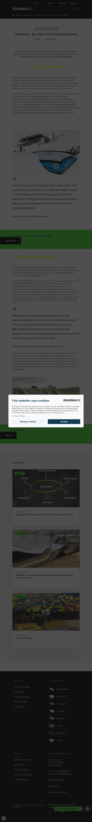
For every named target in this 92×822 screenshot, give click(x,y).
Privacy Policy (19, 416)
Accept (64, 422)
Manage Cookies (28, 422)
